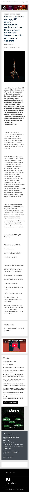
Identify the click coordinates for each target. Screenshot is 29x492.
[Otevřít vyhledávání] (23, 2)
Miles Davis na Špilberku (8, 364)
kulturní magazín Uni (10, 2)
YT (13, 472)
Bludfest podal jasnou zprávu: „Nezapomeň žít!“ (14, 367)
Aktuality (12, 14)
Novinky (6, 14)
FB (10, 472)
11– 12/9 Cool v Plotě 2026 (11, 452)
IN (7, 472)
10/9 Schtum (7, 448)
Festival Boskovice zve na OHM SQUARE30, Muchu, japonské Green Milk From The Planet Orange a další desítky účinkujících (13, 375)
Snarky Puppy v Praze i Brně (9, 361)
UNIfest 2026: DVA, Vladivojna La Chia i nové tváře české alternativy (13, 371)
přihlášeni (7, 330)
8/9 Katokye (7, 441)
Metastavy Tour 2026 (11, 437)
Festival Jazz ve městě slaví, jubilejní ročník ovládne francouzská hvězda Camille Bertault (13, 397)
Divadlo (18, 14)
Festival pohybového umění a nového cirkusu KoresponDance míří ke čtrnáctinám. (13, 393)
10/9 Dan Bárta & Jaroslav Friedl (13, 444)
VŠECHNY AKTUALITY (10, 402)
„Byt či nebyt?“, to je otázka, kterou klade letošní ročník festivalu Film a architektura (14, 380)
